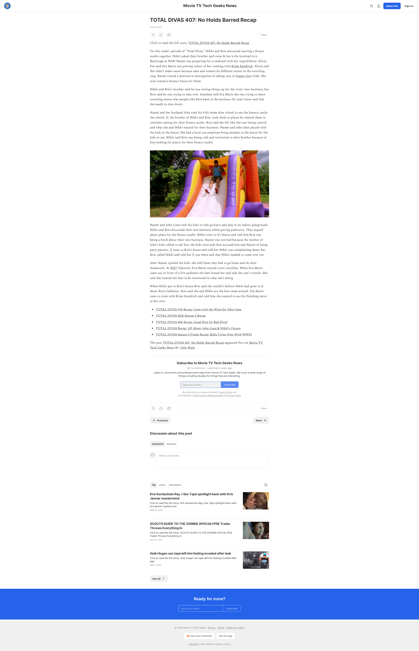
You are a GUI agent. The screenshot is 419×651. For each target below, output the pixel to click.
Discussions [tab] (175, 484)
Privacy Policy (234, 395)
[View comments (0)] (161, 34)
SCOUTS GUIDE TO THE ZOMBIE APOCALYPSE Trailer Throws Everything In (190, 526)
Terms (221, 627)
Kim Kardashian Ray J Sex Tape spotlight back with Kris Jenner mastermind (191, 496)
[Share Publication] (378, 6)
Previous (162, 420)
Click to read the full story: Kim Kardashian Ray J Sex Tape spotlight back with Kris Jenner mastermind (193, 504)
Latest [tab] (162, 484)
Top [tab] (154, 484)
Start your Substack (201, 635)
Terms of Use (225, 392)
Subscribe (392, 6)
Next (259, 420)
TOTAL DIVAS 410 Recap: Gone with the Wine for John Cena (198, 309)
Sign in (409, 6)
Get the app (225, 635)
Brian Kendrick (242, 66)
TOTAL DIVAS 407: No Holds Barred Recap (218, 43)
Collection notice (235, 627)
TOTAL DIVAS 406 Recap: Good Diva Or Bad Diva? (192, 322)
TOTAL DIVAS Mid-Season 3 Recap (181, 315)
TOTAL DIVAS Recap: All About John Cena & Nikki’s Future (198, 328)
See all (157, 578)
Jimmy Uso (243, 76)
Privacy (212, 627)
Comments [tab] (158, 443)
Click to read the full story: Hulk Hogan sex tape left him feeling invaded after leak (193, 559)
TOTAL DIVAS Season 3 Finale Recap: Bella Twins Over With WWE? (204, 334)
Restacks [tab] (171, 443)
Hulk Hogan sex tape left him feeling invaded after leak (190, 553)
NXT (173, 268)
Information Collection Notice (208, 395)
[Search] (371, 6)
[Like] (153, 34)
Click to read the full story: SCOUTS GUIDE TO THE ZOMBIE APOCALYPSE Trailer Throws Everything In (191, 534)
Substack (193, 644)
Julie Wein (187, 347)
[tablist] (164, 444)
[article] (209, 504)
